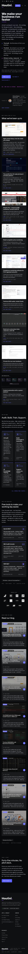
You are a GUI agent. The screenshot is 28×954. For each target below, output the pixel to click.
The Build (6, 48)
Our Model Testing (6, 919)
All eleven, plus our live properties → (11, 580)
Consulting (17, 917)
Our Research (18, 926)
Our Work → (15, 76)
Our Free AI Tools (5, 915)
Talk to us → (6, 76)
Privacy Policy (5, 935)
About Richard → (6, 107)
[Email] (9, 1)
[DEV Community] (11, 1)
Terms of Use (4, 937)
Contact (18, 5)
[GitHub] (3, 1)
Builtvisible (15, 97)
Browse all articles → (8, 840)
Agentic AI (17, 919)
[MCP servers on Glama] (13, 1)
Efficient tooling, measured (11, 58)
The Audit (6, 43)
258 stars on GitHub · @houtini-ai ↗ (14, 86)
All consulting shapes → (19, 491)
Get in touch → (7, 880)
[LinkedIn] (7, 1)
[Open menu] (25, 5)
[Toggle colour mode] (22, 5)
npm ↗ (3, 941)
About (16, 915)
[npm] (5, 1)
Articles (16, 921)
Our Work (4, 917)
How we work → (6, 80)
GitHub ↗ (4, 939)
